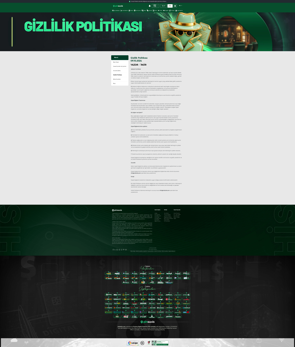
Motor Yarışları (177, 217)
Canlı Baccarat (158, 215)
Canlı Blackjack (158, 218)
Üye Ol (163, 5)
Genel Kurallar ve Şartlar (119, 66)
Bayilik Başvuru (171, 251)
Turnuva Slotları (167, 214)
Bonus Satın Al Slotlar (168, 218)
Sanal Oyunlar (177, 213)
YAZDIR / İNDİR (138, 65)
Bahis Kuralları (117, 79)
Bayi (114, 83)
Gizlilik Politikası (117, 75)
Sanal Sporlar (176, 215)
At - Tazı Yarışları (177, 214)
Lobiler (156, 213)
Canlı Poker (157, 217)
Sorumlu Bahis (117, 70)
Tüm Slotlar (166, 213)
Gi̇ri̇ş (170, 5)
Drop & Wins (166, 219)
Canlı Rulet (157, 219)
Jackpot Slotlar (167, 215)
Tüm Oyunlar (157, 214)
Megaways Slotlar (168, 217)
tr (180, 5)
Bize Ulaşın (116, 62)
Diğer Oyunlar (157, 221)
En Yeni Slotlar (167, 221)
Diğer (175, 218)
